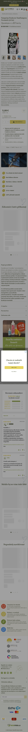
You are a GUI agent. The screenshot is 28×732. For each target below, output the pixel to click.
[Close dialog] (25, 351)
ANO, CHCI (14, 367)
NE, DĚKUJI (14, 371)
